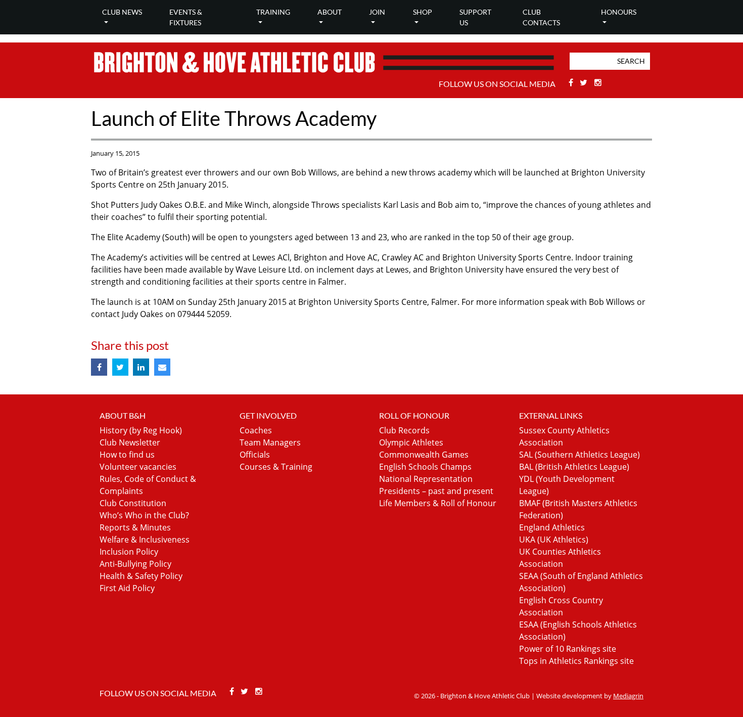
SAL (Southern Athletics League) (579, 454)
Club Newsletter (130, 442)
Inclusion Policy (129, 551)
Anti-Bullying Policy (135, 563)
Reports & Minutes (135, 527)
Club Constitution (133, 503)
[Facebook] (572, 82)
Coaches (256, 430)
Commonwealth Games (424, 454)
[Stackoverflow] (598, 82)
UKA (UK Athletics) (553, 539)
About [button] (329, 12)
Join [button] (377, 12)
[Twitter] (585, 82)
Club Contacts (541, 17)
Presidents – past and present (436, 491)
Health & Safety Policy (141, 575)
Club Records (404, 430)
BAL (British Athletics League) (574, 466)
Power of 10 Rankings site (567, 648)
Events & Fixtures (185, 17)
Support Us (475, 17)
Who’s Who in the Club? (144, 515)
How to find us (127, 454)
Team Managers (270, 442)
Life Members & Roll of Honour (437, 503)
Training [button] (273, 12)
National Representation (426, 478)
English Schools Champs (425, 466)
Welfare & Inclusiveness (145, 539)
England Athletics (552, 527)
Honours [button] (618, 12)
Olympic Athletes (411, 442)
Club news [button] (122, 12)
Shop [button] (422, 12)
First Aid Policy (127, 588)
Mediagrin (628, 695)
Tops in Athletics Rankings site (576, 660)
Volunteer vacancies (138, 466)
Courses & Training (276, 466)
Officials (255, 454)
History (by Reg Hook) (141, 430)
